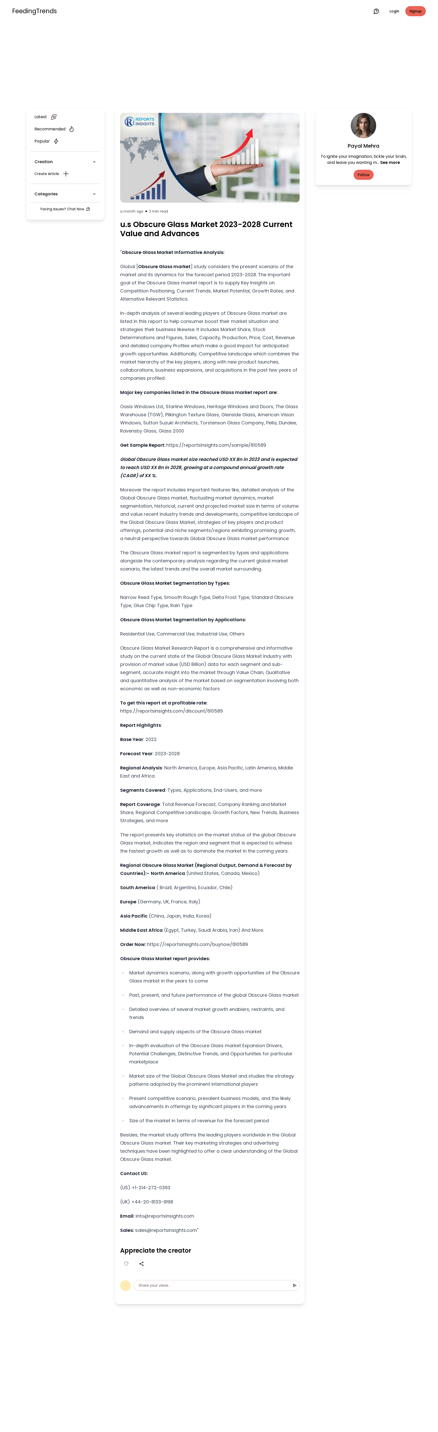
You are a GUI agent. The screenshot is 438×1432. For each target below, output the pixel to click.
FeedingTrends (34, 11)
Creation (43, 162)
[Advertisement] (219, 63)
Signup (415, 11)
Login (394, 11)
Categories (46, 194)
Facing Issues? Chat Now (62, 209)
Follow (364, 174)
